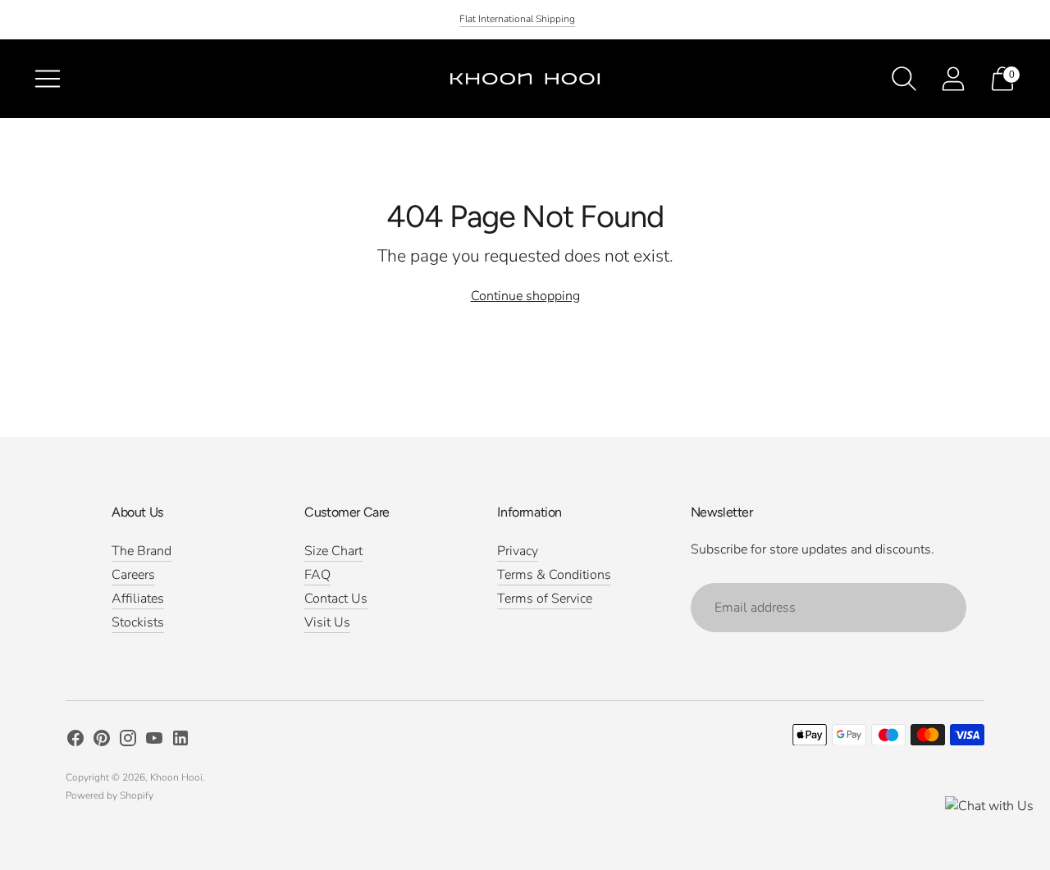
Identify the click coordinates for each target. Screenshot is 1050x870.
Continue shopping (525, 296)
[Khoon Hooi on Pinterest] (102, 741)
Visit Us (327, 622)
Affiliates (138, 599)
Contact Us (336, 599)
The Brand (141, 551)
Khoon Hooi (176, 777)
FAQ (317, 575)
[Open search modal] (904, 79)
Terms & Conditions (554, 575)
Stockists (138, 622)
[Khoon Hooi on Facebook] (75, 741)
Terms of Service (544, 599)
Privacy (517, 551)
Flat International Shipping (517, 18)
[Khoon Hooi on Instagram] (128, 741)
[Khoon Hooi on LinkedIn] (180, 741)
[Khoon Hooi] (525, 79)
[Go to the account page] (953, 79)
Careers (133, 575)
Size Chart (333, 551)
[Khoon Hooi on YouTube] (154, 741)
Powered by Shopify (109, 795)
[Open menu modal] (48, 79)
